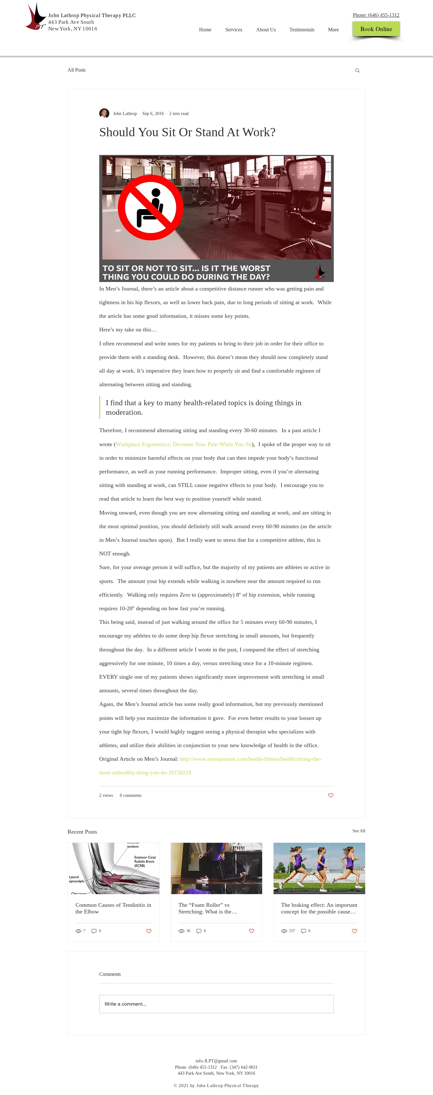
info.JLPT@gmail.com (216, 1061)
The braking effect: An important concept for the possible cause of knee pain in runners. (319, 908)
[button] (357, 70)
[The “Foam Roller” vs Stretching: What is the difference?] (216, 868)
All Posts (77, 70)
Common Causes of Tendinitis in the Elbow (113, 908)
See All (358, 831)
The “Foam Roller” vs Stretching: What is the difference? (204, 908)
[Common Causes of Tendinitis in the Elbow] (113, 868)
